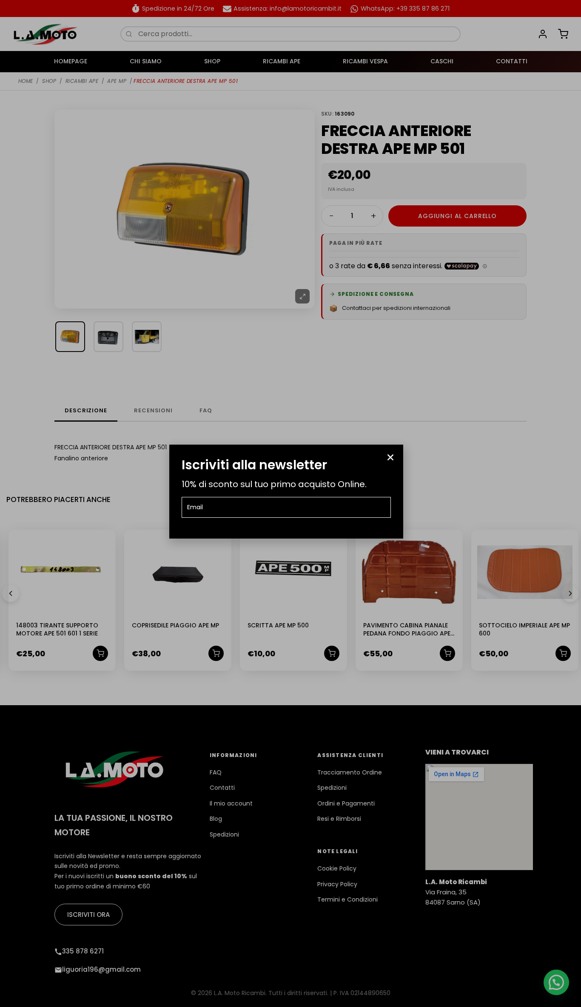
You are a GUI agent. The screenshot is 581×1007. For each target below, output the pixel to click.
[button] (390, 457)
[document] (290, 503)
